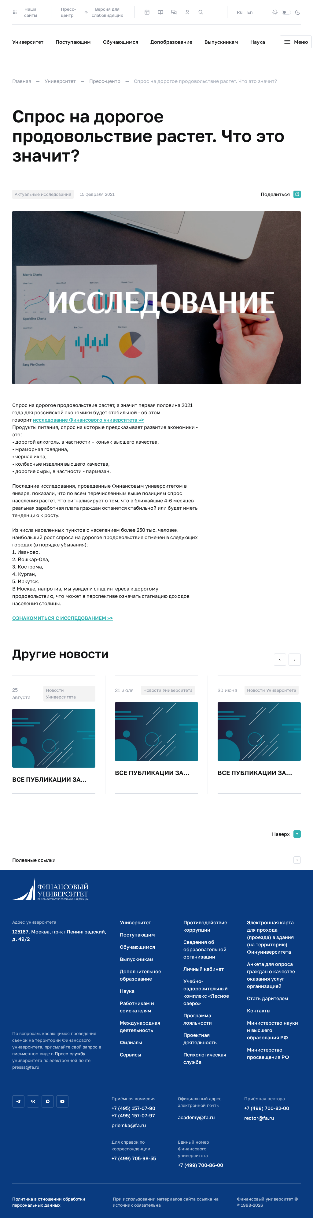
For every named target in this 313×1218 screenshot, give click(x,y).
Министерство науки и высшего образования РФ (272, 1030)
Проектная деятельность (200, 1038)
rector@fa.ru (259, 1118)
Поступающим (73, 42)
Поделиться (275, 194)
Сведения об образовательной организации (204, 949)
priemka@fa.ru (129, 1125)
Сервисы (130, 1055)
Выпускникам (221, 42)
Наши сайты (30, 12)
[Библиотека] (160, 12)
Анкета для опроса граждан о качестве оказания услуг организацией (271, 975)
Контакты (259, 1011)
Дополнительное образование (140, 975)
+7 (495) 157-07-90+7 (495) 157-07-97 (133, 1112)
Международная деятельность (140, 1026)
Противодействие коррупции (205, 926)
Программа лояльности (197, 1019)
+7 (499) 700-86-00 (200, 1165)
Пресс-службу (70, 1053)
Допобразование (171, 42)
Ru (239, 12)
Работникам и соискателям (137, 1007)
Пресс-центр (68, 12)
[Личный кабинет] (187, 12)
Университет (27, 42)
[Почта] (214, 12)
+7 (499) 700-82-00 (266, 1108)
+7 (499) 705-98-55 (134, 1158)
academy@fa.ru (196, 1117)
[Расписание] (147, 12)
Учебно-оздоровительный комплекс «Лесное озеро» (206, 992)
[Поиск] (201, 12)
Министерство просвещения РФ (268, 1053)
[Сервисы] (174, 12)
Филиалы (131, 1042)
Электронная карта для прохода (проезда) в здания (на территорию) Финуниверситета (270, 937)
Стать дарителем (267, 998)
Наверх (281, 834)
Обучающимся (120, 42)
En (249, 12)
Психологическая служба (204, 1058)
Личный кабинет (203, 969)
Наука (257, 42)
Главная (21, 81)
